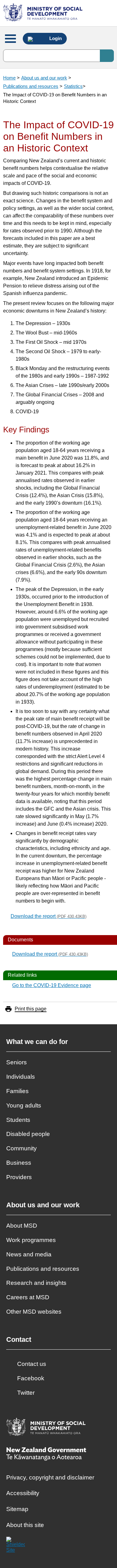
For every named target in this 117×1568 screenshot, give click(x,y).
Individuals (20, 1076)
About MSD (21, 1225)
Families (17, 1091)
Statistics (73, 86)
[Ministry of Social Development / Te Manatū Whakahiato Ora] (44, 13)
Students (18, 1120)
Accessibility (22, 1493)
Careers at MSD (27, 1297)
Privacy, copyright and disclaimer (50, 1477)
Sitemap (17, 1509)
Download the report (48, 916)
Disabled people (28, 1134)
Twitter (26, 1392)
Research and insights (36, 1283)
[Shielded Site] (15, 1546)
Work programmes (31, 1240)
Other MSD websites (33, 1311)
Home (9, 77)
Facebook (30, 1378)
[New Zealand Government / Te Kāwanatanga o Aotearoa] (46, 1454)
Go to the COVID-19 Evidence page (51, 985)
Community (21, 1148)
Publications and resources (30, 86)
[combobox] (58, 55)
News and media (28, 1254)
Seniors (16, 1062)
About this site (25, 1525)
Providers (19, 1177)
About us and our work (44, 77)
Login (55, 38)
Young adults (23, 1105)
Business (18, 1162)
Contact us (31, 1364)
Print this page (30, 1008)
